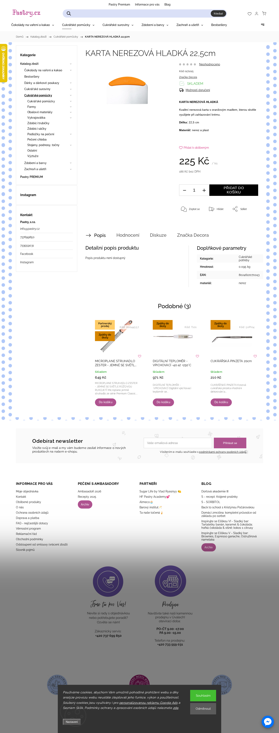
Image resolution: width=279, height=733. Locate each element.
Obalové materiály (39, 112)
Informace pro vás (147, 4)
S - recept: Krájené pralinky (219, 496)
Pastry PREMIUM (31, 177)
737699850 (27, 237)
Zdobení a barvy (35, 163)
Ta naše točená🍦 (151, 512)
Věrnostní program (28, 528)
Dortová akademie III (214, 491)
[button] (268, 722)
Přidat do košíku (234, 190)
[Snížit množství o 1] (184, 190)
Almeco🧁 (146, 502)
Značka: (188, 77)
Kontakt (21, 496)
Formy (31, 106)
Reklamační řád (26, 534)
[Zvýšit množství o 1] (204, 190)
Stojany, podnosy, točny (43, 145)
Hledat (218, 13)
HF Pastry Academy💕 (155, 496)
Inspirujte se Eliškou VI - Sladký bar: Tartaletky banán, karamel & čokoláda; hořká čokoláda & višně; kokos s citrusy (227, 524)
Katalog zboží (29, 63)
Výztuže (32, 156)
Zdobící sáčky (36, 128)
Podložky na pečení (40, 134)
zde (176, 708)
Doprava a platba (27, 518)
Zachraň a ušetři (35, 169)
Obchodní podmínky (29, 539)
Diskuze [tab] (158, 235)
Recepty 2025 (87, 496)
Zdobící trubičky (38, 123)
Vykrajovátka (36, 117)
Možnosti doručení (198, 90)
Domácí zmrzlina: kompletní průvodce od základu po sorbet (228, 514)
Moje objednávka (27, 491)
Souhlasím (203, 695)
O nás (20, 507)
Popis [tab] (100, 235)
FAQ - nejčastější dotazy (32, 523)
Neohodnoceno (209, 64)
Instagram (27, 262)
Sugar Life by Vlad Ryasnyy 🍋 (160, 491)
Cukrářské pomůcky (38, 95)
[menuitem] (32, 25)
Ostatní (32, 150)
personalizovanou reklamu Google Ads (148, 703)
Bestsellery (31, 76)
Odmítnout (203, 709)
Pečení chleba (37, 139)
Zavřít (249, 222)
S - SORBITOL (210, 502)
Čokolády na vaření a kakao (43, 70)
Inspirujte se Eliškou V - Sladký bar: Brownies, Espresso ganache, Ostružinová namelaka (229, 536)
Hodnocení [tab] (127, 235)
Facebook (26, 253)
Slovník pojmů (25, 549)
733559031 (27, 245)
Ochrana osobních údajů (32, 512)
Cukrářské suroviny (37, 89)
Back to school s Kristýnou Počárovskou (227, 507)
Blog (167, 4)
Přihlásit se (230, 443)
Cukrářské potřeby (245, 258)
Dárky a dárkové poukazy (41, 83)
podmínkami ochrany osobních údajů (222, 451)
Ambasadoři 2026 (89, 491)
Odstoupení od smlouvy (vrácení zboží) (42, 544)
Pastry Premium (119, 4)
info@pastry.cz (30, 228)
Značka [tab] (193, 235)
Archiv (85, 504)
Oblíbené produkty (28, 502)
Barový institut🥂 (151, 507)
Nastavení (72, 721)
